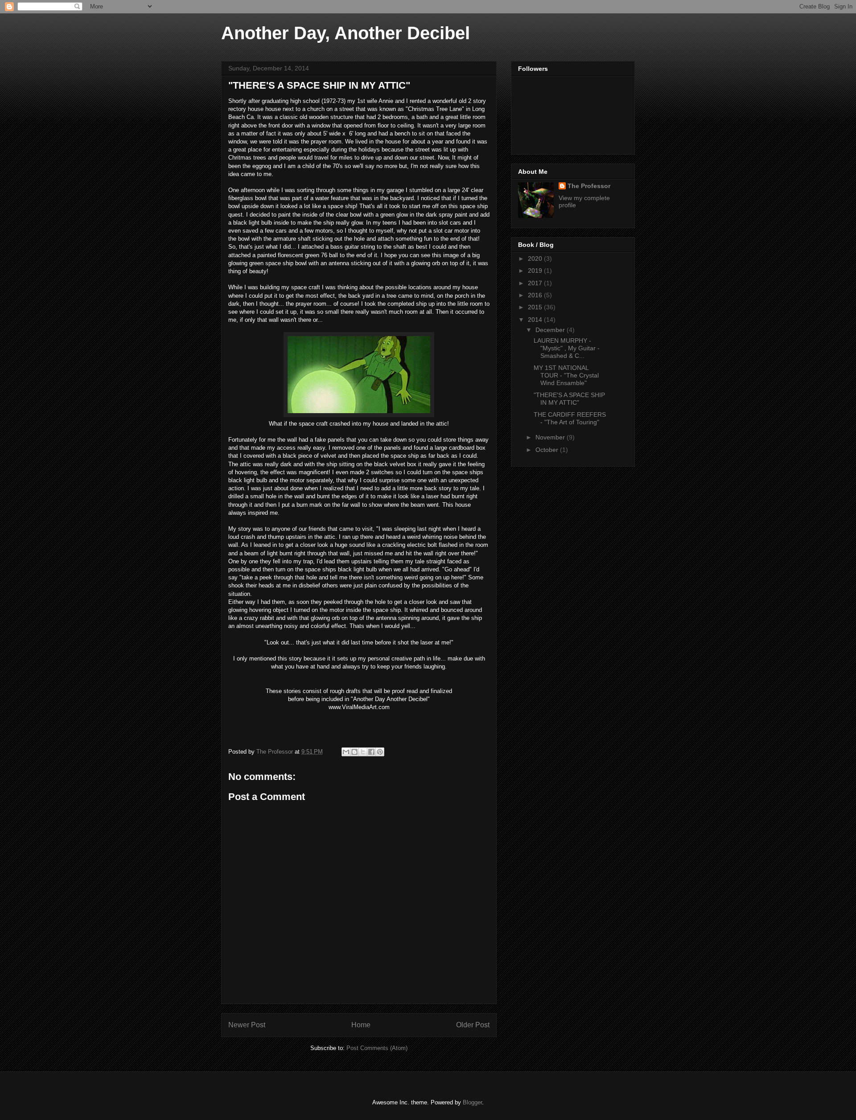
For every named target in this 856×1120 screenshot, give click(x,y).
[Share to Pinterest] (379, 751)
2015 (536, 307)
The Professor (589, 185)
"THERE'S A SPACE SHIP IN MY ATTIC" (569, 398)
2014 (536, 319)
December (551, 329)
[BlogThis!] (354, 751)
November (551, 437)
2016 (536, 295)
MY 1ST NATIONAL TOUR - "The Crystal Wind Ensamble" (566, 375)
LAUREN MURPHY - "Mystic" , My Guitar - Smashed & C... (567, 348)
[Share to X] (362, 751)
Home (360, 1025)
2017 (536, 283)
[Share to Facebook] (371, 751)
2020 (536, 258)
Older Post (473, 1025)
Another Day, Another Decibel (345, 33)
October (547, 449)
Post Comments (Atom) (376, 1048)
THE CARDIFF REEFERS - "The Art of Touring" (570, 418)
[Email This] (346, 751)
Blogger (472, 1102)
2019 (536, 270)
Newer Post (246, 1025)
